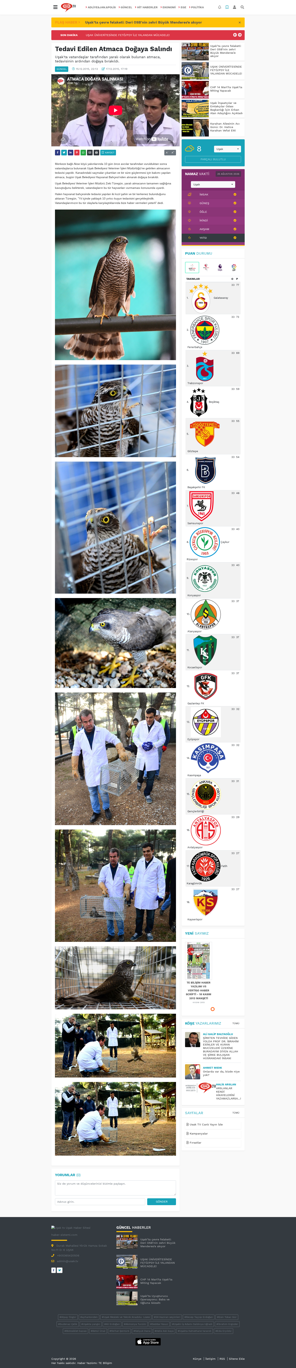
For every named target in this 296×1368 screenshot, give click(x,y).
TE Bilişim (105, 1363)
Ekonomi (169, 7)
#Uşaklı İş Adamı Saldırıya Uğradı (192, 1324)
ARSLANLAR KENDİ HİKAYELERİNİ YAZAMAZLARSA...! (228, 1093)
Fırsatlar (195, 1142)
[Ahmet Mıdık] (194, 1071)
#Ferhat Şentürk (119, 1331)
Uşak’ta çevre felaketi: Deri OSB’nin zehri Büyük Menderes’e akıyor (143, 22)
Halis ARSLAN (226, 1084)
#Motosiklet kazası (75, 1331)
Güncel (126, 7)
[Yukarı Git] (285, 1358)
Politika (197, 7)
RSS (222, 1358)
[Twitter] (59, 1270)
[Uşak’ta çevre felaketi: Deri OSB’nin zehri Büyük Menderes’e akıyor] (195, 51)
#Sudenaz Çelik (67, 1324)
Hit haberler (147, 7)
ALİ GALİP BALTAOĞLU (218, 1034)
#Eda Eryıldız (223, 1331)
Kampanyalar (198, 1133)
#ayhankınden (89, 1317)
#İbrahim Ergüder (227, 1324)
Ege (183, 7)
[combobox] (227, 149)
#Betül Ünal (98, 1331)
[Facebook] (53, 1270)
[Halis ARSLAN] (200, 1088)
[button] (55, 7)
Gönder (162, 1201)
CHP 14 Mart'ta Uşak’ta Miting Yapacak (113, 35)
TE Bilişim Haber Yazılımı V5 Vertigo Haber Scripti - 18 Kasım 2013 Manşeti (198, 990)
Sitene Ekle (237, 1358)
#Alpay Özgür (68, 1317)
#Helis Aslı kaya (164, 1331)
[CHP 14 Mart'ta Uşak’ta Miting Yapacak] (195, 89)
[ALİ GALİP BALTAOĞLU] (194, 1039)
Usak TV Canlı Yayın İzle (206, 1124)
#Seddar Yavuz (159, 1324)
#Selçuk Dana (142, 1331)
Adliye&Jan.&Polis (102, 7)
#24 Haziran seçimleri (167, 1317)
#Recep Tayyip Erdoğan (198, 1317)
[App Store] (148, 1341)
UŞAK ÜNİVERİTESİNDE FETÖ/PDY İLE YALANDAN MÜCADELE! (226, 70)
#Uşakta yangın (90, 1324)
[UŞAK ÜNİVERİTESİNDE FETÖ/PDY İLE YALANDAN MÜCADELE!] (195, 71)
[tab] (192, 267)
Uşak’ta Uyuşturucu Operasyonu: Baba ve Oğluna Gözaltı (155, 1299)
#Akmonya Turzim (135, 1324)
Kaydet (109, 152)
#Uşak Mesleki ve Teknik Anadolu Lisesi (126, 1317)
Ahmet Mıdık (212, 1067)
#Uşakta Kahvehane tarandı (194, 1331)
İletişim (210, 1358)
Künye (197, 1358)
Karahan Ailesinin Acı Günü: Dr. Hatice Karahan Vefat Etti (225, 127)
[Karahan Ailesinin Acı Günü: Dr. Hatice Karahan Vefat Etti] (195, 127)
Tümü (235, 1023)
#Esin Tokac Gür (227, 1317)
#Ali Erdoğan (112, 1324)
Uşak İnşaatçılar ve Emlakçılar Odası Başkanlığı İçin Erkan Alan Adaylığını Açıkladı (226, 108)
